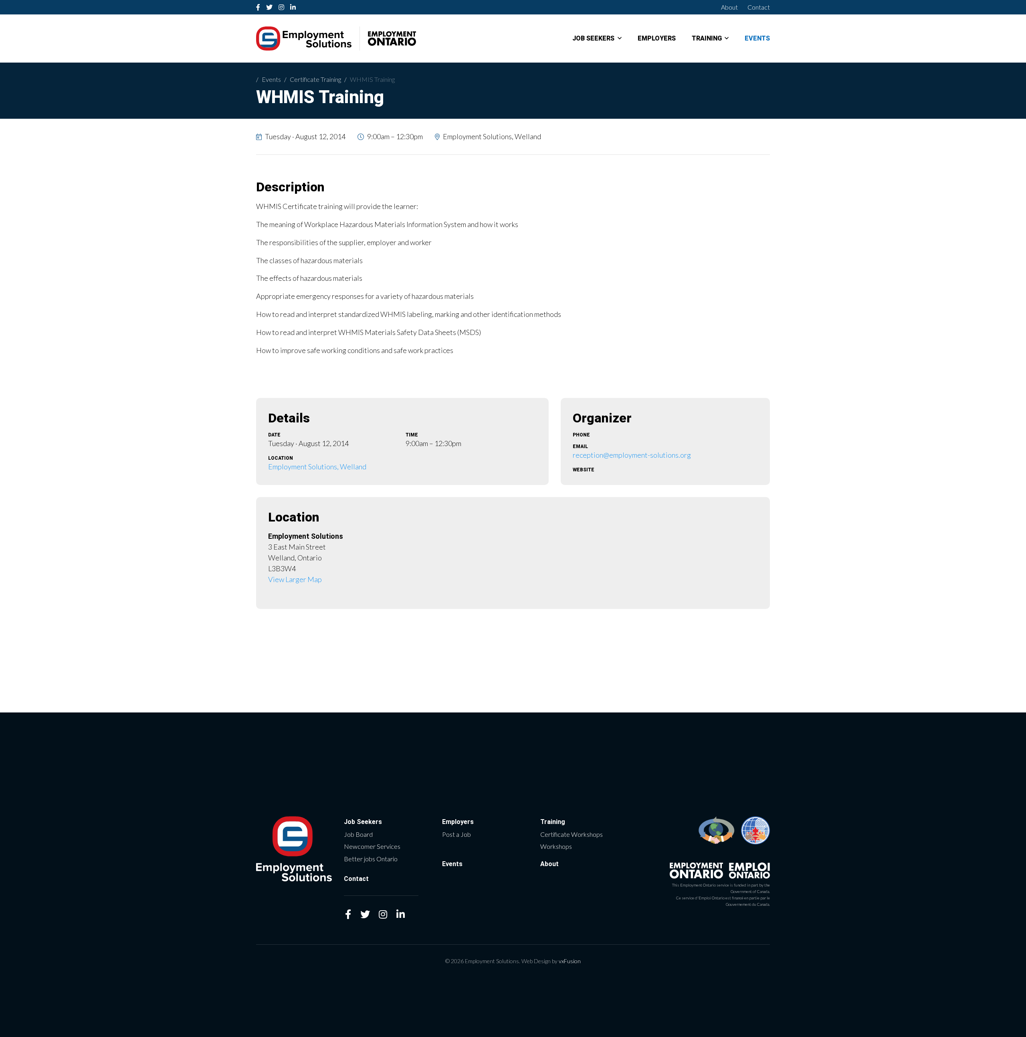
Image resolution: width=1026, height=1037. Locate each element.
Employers (657, 38)
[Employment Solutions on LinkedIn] (293, 7)
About (729, 7)
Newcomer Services (372, 846)
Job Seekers (593, 38)
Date (274, 435)
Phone (581, 435)
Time (412, 435)
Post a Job (456, 834)
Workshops (556, 846)
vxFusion (570, 961)
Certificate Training (315, 79)
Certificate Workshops (571, 834)
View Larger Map (295, 579)
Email (580, 446)
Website (583, 470)
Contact (758, 7)
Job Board (358, 834)
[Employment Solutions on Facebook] (258, 7)
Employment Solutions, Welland (317, 466)
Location (280, 458)
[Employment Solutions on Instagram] (281, 7)
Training (707, 38)
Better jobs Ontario (371, 858)
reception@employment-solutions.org (632, 455)
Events (757, 38)
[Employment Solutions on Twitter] (269, 7)
